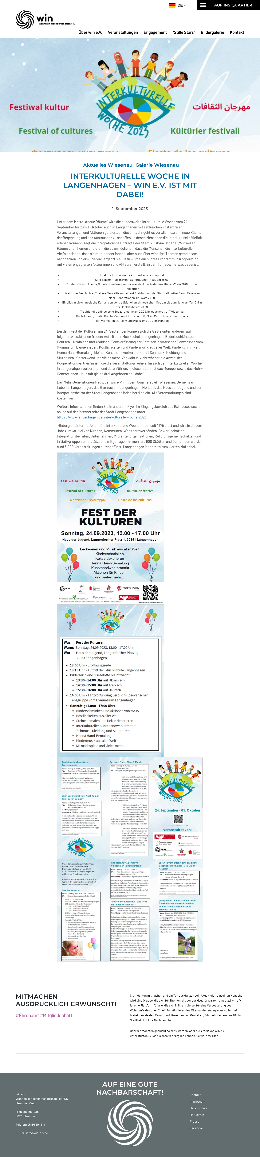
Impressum (197, 1101)
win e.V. (21, 1094)
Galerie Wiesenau (157, 165)
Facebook (196, 1128)
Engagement (155, 32)
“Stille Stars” (184, 32)
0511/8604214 (36, 1124)
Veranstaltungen (123, 32)
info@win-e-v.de (37, 1133)
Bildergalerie (212, 32)
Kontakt (237, 32)
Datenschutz (198, 1108)
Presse (194, 1121)
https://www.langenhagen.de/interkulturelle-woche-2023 (103, 417)
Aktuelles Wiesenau (107, 165)
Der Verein (197, 1115)
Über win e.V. (90, 32)
